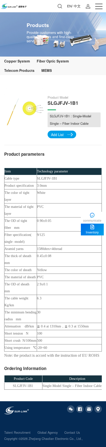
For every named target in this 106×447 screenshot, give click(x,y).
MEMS (46, 70)
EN (69, 5)
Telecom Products (19, 70)
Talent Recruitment (17, 432)
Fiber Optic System (53, 61)
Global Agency (47, 432)
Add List (57, 134)
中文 (77, 5)
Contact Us (72, 432)
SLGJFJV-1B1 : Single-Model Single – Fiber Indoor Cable (70, 120)
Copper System (17, 61)
